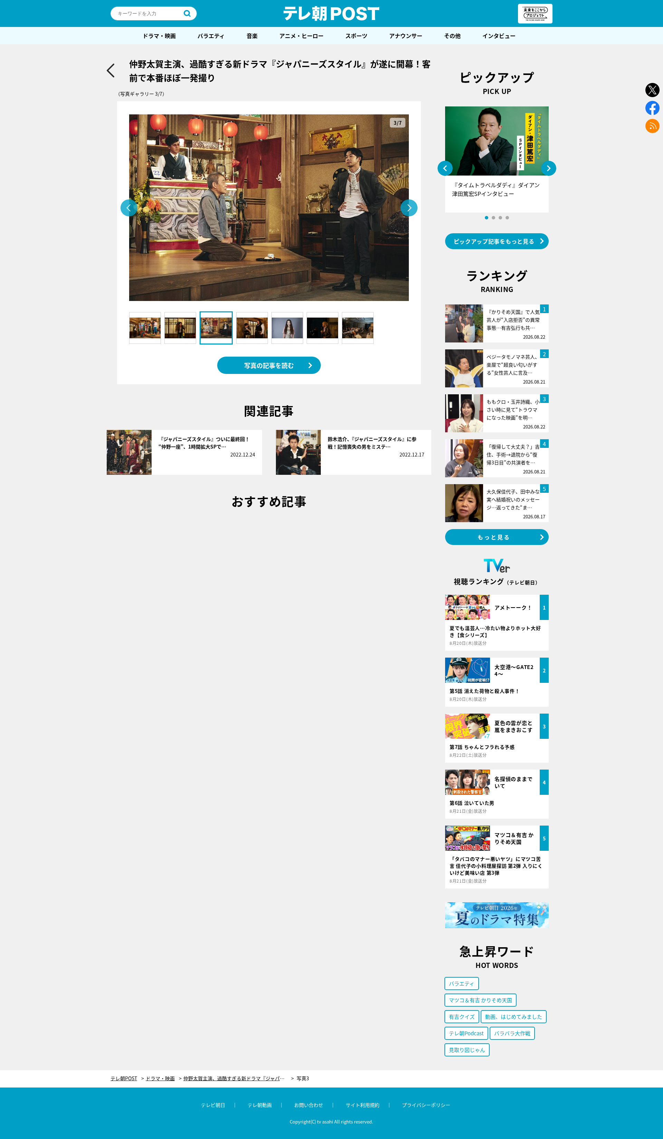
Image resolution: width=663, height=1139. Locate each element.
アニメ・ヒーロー (301, 35)
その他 (452, 35)
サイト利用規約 (362, 1104)
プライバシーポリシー (426, 1104)
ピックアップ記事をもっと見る (494, 241)
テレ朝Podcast (466, 1033)
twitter (652, 90)
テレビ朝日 (213, 1104)
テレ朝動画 (260, 1104)
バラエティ (211, 35)
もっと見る (494, 537)
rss (652, 126)
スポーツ (356, 35)
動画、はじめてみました (513, 1016)
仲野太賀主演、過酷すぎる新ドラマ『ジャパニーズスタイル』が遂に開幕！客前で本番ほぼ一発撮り (238, 1078)
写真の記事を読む (269, 365)
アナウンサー (405, 35)
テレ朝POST (331, 13)
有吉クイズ (462, 1016)
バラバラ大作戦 (512, 1033)
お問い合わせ (308, 1104)
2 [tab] (493, 217)
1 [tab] (486, 217)
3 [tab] (500, 217)
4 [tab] (507, 217)
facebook (652, 108)
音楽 (252, 35)
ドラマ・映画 (159, 35)
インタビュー (499, 35)
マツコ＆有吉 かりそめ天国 (480, 1000)
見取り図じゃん (467, 1049)
